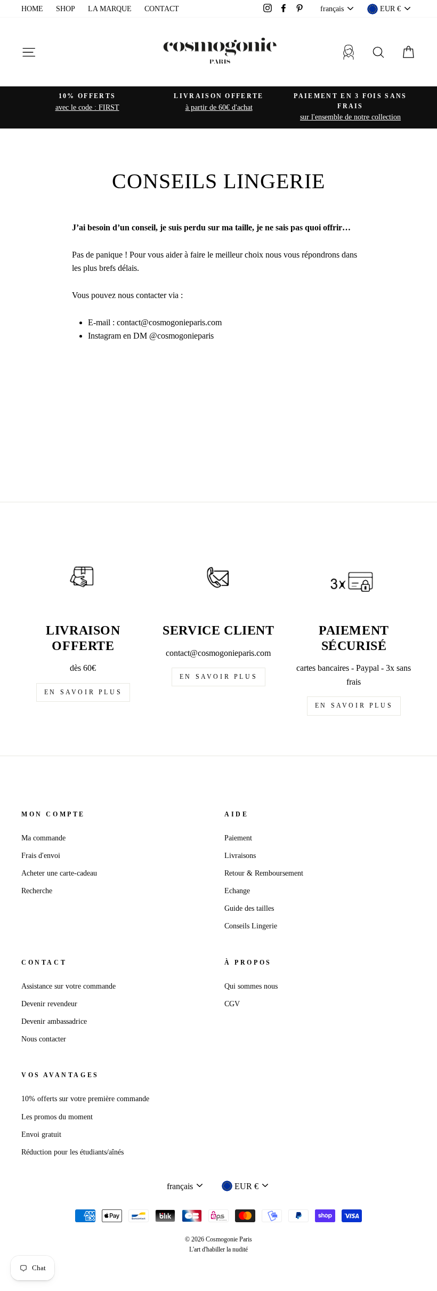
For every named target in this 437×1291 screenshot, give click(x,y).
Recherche (36, 891)
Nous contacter (43, 1039)
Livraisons (240, 856)
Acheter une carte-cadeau (59, 873)
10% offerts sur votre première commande (85, 1099)
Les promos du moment (57, 1117)
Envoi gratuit (41, 1134)
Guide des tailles (249, 908)
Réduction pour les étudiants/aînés (72, 1152)
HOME (32, 9)
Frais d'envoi (40, 856)
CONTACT (161, 9)
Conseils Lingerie (250, 926)
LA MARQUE (110, 9)
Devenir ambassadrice (54, 1021)
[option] (87, 102)
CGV (232, 1004)
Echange (237, 891)
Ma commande (43, 838)
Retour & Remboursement (263, 873)
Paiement (238, 838)
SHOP (65, 9)
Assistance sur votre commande (68, 986)
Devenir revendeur (49, 1004)
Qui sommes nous (251, 986)
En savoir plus (83, 692)
